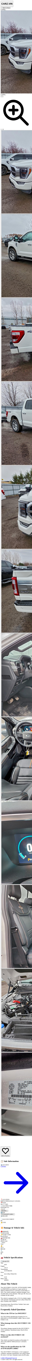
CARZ (4, 1358)
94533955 (3, 1210)
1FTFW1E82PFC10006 (7, 1214)
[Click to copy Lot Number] (7, 1211)
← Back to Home (5, 8)
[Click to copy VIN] (14, 1214)
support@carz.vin (12, 1358)
